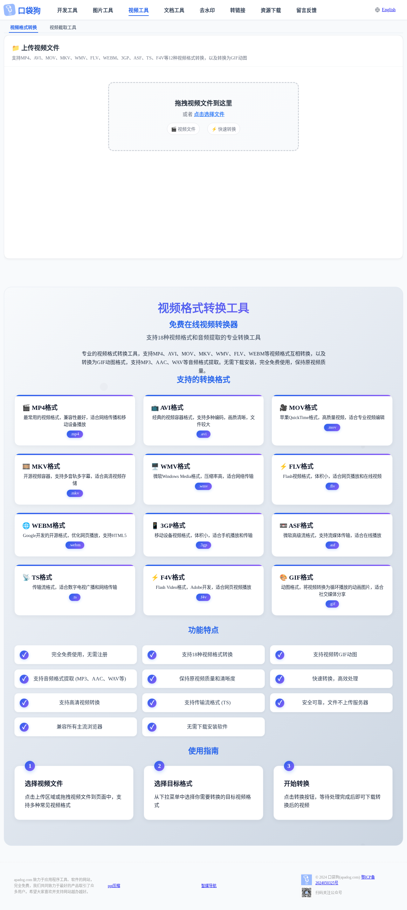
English (389, 9)
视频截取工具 (63, 27)
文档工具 (174, 10)
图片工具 (103, 10)
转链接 (237, 10)
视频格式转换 (23, 27)
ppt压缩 (114, 886)
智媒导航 (209, 886)
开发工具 (67, 10)
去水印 (207, 10)
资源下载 (271, 10)
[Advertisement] (203, 203)
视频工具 (138, 10)
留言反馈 (306, 10)
